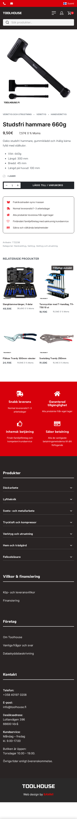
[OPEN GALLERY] (38, 68)
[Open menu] (54, 13)
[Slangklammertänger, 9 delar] (20, 282)
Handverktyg (59, 114)
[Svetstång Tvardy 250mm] (56, 336)
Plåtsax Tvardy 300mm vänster (19, 358)
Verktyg (41, 114)
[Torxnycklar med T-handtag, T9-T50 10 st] (56, 282)
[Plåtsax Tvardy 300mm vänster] (20, 336)
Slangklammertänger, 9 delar (18, 304)
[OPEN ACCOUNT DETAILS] (62, 13)
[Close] (72, 22)
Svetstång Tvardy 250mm (52, 358)
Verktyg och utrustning (17, 114)
